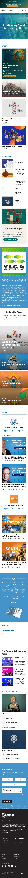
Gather (3, 854)
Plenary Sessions (8, 631)
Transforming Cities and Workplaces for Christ (19, 683)
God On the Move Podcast (14, 505)
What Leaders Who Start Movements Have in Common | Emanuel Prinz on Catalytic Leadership (14, 486)
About (16, 850)
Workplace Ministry (8, 750)
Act (2, 856)
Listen (3, 852)
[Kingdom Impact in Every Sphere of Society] (7, 192)
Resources (4, 845)
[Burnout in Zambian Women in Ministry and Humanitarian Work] (7, 173)
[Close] (26, 4)
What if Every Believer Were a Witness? (11, 119)
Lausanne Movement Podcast (14, 427)
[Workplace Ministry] (14, 739)
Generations (16, 845)
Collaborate (19, 838)
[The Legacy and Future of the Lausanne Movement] (7, 671)
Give (22, 873)
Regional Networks (18, 842)
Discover (5, 838)
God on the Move (14, 312)
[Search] (22, 10)
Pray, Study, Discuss (6, 840)
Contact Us (16, 858)
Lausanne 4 (6, 850)
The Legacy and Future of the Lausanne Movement (20, 673)
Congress (4, 858)
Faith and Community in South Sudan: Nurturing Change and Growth (14, 563)
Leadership (16, 854)
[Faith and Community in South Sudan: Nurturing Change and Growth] (14, 551)
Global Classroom (19, 198)
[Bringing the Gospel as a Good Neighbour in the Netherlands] (7, 182)
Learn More (5, 832)
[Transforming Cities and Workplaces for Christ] (7, 682)
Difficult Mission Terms (10, 691)
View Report (13, 602)
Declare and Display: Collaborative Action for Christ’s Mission (19, 663)
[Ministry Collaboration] (7, 201)
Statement (17, 160)
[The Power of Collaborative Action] (14, 641)
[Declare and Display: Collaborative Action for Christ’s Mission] (7, 661)
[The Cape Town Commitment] (7, 163)
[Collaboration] (14, 703)
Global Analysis (19, 169)
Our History (16, 852)
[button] (25, 10)
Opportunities (17, 856)
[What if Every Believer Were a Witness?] (14, 108)
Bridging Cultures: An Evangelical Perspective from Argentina (12, 535)
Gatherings (16, 847)
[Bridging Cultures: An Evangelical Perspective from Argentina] (14, 524)
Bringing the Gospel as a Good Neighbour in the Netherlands (19, 183)
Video (16, 188)
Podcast (16, 179)
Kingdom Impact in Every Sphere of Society (19, 192)
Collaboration (6, 714)
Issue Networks (17, 840)
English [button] (11, 10)
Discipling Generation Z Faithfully (12, 146)
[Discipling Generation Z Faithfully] (14, 135)
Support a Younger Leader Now (10, 305)
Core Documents (5, 842)
